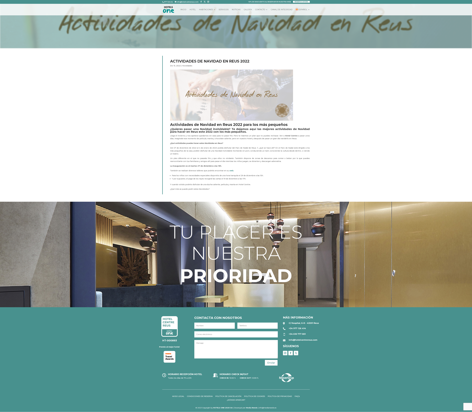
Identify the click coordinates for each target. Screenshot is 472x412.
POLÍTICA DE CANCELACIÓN (228, 396)
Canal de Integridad (282, 10)
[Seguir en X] (296, 353)
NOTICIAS (236, 10)
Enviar (271, 362)
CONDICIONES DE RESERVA (200, 396)
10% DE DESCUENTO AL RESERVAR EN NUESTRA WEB (269, 2)
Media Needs (252, 408)
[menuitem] (303, 12)
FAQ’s (297, 396)
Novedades (187, 66)
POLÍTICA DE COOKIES (254, 396)
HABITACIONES (206, 10)
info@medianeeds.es (267, 408)
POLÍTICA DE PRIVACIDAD (280, 396)
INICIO (183, 10)
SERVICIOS (224, 10)
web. (231, 171)
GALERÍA (248, 10)
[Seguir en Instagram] (285, 353)
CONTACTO (260, 10)
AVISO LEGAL (178, 396)
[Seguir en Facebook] (290, 353)
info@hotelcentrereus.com (303, 340)
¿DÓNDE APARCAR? (236, 400)
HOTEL (193, 10)
